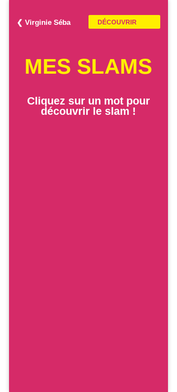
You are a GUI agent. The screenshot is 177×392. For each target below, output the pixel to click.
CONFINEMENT (88, 334)
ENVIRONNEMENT (88, 355)
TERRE (88, 164)
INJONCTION (88, 185)
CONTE (88, 143)
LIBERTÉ (88, 280)
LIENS (88, 259)
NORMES (88, 248)
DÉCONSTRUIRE (88, 174)
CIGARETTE (88, 227)
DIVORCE (88, 270)
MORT (88, 301)
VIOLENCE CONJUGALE (88, 153)
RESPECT (88, 238)
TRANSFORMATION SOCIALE (88, 291)
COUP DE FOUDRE (88, 217)
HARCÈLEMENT (88, 195)
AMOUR (88, 206)
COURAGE (88, 323)
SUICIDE (88, 312)
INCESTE (88, 344)
